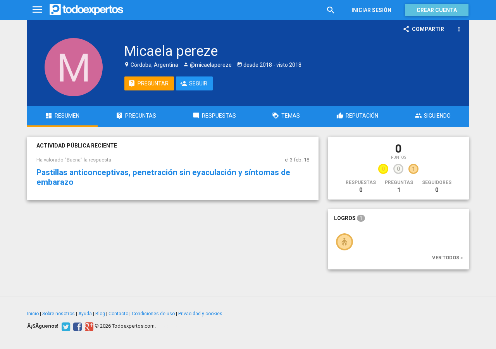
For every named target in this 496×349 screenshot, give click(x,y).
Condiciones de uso (153, 313)
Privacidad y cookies (200, 313)
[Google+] (88, 326)
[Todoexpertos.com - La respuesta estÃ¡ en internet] (86, 9)
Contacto (118, 313)
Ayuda (85, 313)
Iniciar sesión (371, 10)
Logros (348, 218)
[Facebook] (76, 326)
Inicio (33, 313)
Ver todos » (447, 257)
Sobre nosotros (58, 313)
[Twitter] (65, 326)
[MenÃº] (37, 10)
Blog (100, 313)
